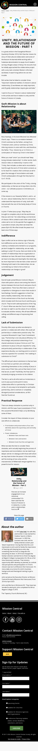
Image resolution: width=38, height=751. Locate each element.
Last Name (6, 691)
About (9, 613)
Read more (14, 509)
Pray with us (21, 613)
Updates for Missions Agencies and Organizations (18, 713)
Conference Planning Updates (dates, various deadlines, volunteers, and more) (18, 720)
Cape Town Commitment (21, 408)
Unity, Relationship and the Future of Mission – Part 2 (19, 482)
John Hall (23, 532)
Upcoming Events (13, 703)
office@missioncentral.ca (13, 635)
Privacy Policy (26, 739)
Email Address (7, 675)
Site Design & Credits (14, 739)
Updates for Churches (15, 707)
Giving (14, 613)
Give (7, 654)
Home (3, 10)
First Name (6, 683)
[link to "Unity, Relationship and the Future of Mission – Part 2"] (19, 472)
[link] (35, 4)
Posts (7, 10)
